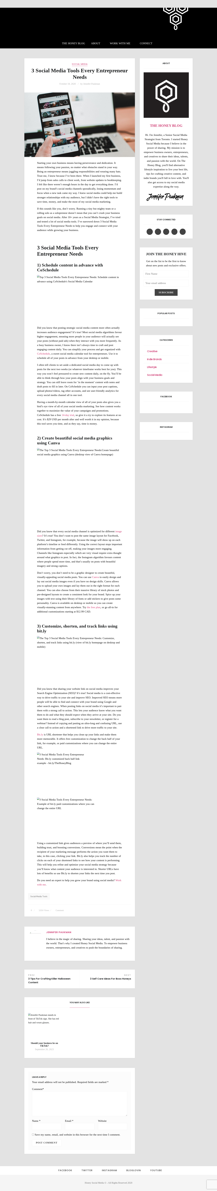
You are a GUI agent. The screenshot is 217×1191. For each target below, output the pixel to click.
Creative (152, 351)
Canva (96, 577)
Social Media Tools (38, 896)
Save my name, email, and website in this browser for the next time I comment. (77, 1134)
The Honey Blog (73, 43)
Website (102, 1120)
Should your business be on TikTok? (44, 1044)
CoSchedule (43, 353)
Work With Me (120, 43)
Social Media (80, 64)
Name (36, 1120)
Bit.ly (40, 734)
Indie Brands (154, 359)
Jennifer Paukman (91, 84)
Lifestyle (152, 367)
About (95, 43)
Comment (60, 910)
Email (69, 1120)
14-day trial (68, 415)
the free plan (93, 607)
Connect (146, 43)
